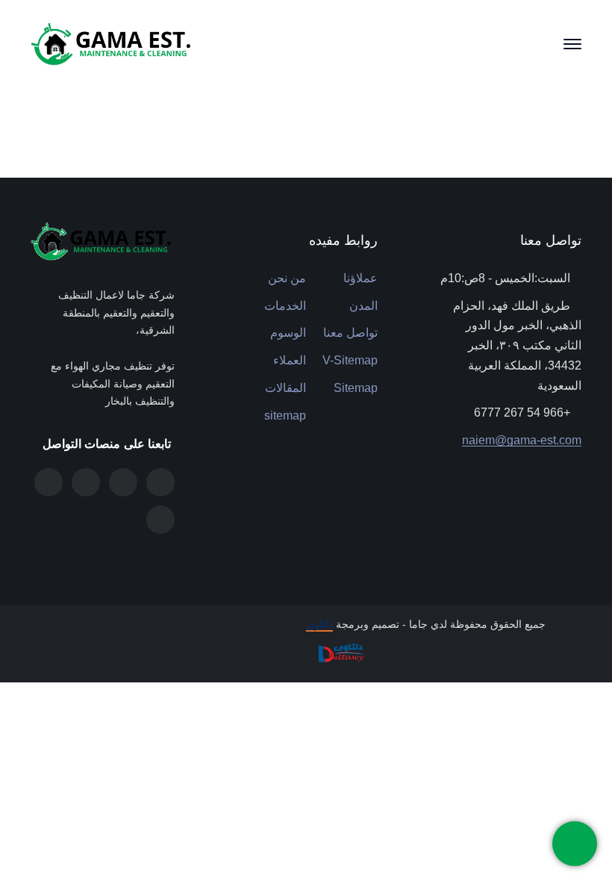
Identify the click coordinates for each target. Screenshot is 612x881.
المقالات (285, 388)
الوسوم (288, 332)
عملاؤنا (360, 278)
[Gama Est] (113, 43)
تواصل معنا (350, 332)
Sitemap (356, 388)
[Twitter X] (160, 482)
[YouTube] (160, 519)
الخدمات (285, 305)
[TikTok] (48, 482)
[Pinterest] (86, 482)
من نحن (287, 278)
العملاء (289, 360)
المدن (363, 305)
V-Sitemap (350, 360)
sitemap (285, 415)
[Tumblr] (123, 482)
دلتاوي (319, 624)
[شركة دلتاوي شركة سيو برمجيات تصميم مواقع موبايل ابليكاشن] (339, 652)
